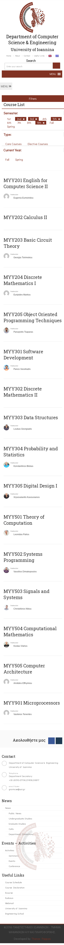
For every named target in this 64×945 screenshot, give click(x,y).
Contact (27, 55)
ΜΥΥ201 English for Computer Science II (26, 183)
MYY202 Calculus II (25, 217)
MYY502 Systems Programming (23, 557)
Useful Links (39, 55)
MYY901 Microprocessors (32, 703)
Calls (11, 828)
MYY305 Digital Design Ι (30, 486)
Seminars (13, 855)
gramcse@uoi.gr (17, 789)
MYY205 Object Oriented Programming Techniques (33, 317)
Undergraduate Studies (20, 818)
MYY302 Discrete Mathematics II (23, 392)
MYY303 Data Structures (31, 417)
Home (8, 55)
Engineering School (14, 913)
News (8, 807)
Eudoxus (9, 897)
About (17, 55)
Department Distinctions (21, 834)
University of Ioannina (16, 908)
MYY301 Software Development (23, 354)
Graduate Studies (17, 823)
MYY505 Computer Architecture (24, 669)
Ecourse (9, 892)
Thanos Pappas (41, 939)
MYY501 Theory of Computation (24, 520)
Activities (9, 850)
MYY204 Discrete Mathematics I (23, 280)
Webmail (9, 903)
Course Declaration (15, 887)
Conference (14, 866)
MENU (5, 86)
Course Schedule (13, 882)
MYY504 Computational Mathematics (30, 631)
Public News (15, 813)
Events (12, 860)
